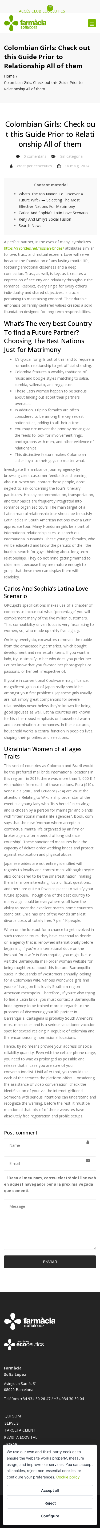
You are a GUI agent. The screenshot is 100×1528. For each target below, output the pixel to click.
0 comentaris (35, 156)
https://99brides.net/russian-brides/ (34, 248)
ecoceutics (43, 165)
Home (9, 76)
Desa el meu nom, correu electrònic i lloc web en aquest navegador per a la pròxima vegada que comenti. (50, 1184)
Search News (30, 225)
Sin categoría (71, 156)
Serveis (12, 1423)
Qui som (13, 1415)
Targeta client (20, 1430)
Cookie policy (68, 1477)
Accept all (50, 1490)
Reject (50, 1503)
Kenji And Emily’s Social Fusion (45, 219)
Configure (50, 1516)
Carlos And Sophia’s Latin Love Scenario (53, 212)
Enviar (50, 1261)
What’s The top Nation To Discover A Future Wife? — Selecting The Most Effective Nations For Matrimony (51, 200)
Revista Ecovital (20, 1437)
